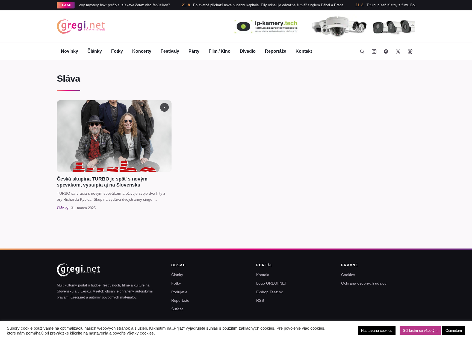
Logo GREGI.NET (271, 283)
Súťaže (177, 309)
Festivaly (170, 51)
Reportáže (275, 51)
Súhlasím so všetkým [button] (420, 331)
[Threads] (410, 51)
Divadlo (248, 51)
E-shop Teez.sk (269, 292)
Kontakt (304, 51)
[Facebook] (386, 51)
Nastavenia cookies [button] (376, 331)
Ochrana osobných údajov (364, 283)
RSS (260, 300)
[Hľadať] (362, 51)
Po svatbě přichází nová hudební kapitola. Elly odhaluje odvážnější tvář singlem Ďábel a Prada (255, 5)
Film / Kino (220, 51)
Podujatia (179, 292)
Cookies (348, 275)
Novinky (69, 51)
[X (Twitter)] (398, 51)
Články (94, 51)
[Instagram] (374, 51)
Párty (193, 51)
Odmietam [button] (454, 331)
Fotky (117, 51)
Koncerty (141, 51)
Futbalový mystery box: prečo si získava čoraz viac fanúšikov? (107, 5)
